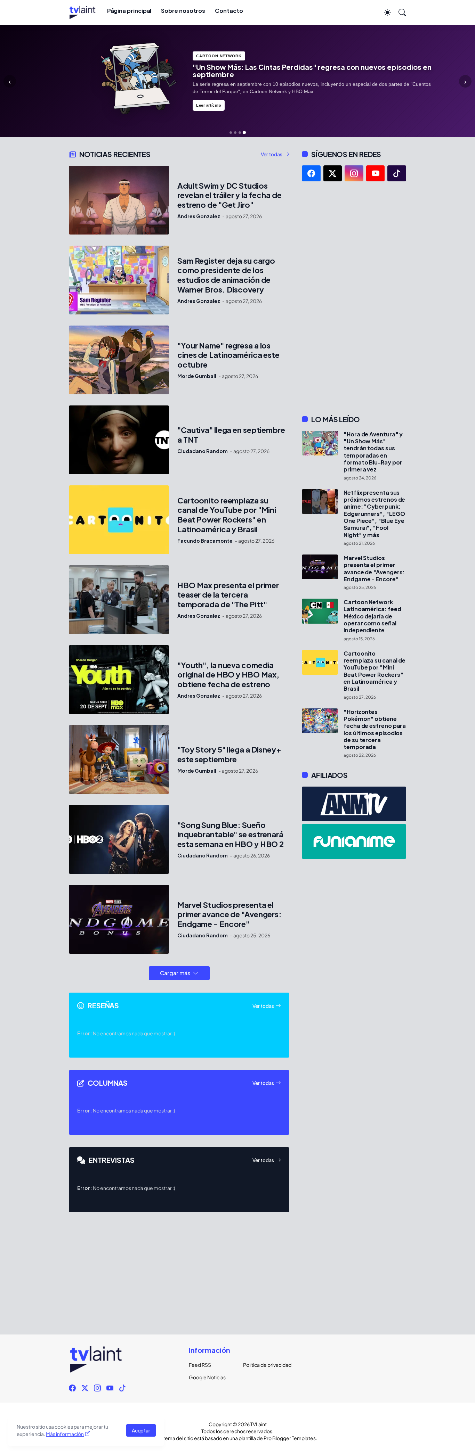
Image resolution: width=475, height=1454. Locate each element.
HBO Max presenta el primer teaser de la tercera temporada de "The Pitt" (228, 595)
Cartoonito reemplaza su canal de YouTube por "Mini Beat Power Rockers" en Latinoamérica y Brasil (226, 515)
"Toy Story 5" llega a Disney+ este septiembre (229, 754)
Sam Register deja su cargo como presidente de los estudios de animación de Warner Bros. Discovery (226, 275)
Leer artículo (208, 105)
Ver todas (271, 154)
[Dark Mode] (384, 12)
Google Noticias (207, 1377)
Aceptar (141, 1430)
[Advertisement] (354, 298)
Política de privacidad (264, 1365)
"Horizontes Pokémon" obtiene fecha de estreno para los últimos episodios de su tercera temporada (375, 729)
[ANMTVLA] (354, 804)
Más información (65, 1434)
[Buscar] (399, 12)
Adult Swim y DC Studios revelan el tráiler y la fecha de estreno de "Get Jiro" (229, 195)
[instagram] (354, 173)
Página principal (129, 10)
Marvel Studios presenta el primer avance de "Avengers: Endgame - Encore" (229, 914)
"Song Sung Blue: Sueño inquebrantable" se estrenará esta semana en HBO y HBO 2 (230, 834)
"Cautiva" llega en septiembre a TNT (231, 434)
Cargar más (175, 973)
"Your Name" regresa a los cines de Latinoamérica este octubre (228, 355)
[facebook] (311, 173)
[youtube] (375, 173)
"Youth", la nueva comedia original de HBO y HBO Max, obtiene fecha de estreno (228, 674)
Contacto (229, 10)
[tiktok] (396, 173)
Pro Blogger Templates (290, 1438)
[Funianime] (354, 841)
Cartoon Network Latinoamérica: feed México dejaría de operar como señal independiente (372, 616)
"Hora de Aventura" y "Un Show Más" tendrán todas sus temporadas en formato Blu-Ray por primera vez (373, 452)
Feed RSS (200, 1365)
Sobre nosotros (183, 10)
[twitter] (332, 173)
